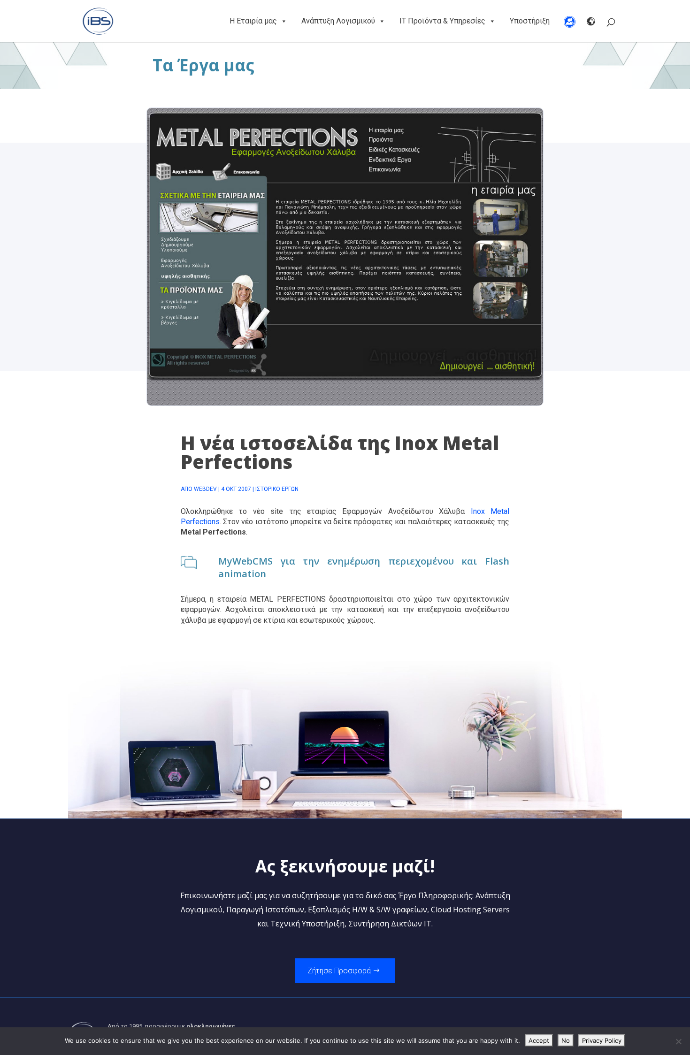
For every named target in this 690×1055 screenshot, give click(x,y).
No (565, 1040)
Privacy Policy (601, 1040)
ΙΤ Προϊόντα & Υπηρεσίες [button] (442, 20)
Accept (539, 1040)
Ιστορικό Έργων (277, 489)
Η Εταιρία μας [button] (253, 20)
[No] (678, 1041)
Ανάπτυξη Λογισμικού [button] (338, 20)
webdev (205, 489)
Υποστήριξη (530, 20)
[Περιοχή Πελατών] (570, 21)
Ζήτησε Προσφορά (339, 970)
